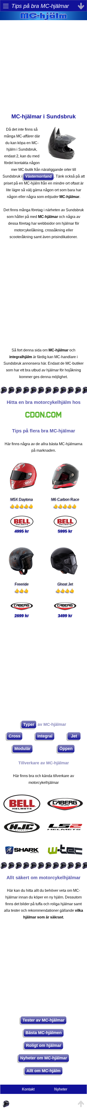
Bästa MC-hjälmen (44, 1032)
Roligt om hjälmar (43, 1045)
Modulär (22, 748)
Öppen (66, 748)
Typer (28, 724)
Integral (44, 736)
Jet (74, 736)
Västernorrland (38, 176)
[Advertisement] (43, 63)
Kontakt (28, 1089)
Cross (14, 736)
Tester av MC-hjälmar (43, 1020)
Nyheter (60, 1089)
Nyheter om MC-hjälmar (43, 1058)
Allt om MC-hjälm (43, 1070)
